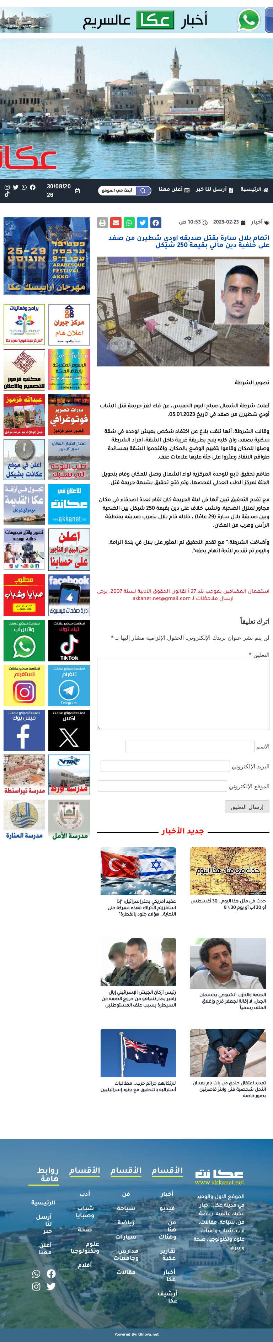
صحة (85, 1230)
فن (126, 1195)
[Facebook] (33, 187)
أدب (84, 1195)
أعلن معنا (45, 1249)
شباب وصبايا (85, 1212)
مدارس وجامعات (126, 1255)
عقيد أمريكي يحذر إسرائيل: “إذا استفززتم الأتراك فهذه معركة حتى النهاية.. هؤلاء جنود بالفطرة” (142, 908)
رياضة (126, 1223)
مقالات (126, 1273)
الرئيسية (43, 1203)
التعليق (259, 654)
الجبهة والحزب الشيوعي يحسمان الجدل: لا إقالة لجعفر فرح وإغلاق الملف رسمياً (232, 1002)
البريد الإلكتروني (250, 766)
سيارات (126, 1237)
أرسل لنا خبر (44, 1224)
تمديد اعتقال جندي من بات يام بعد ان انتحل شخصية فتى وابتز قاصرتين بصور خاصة (229, 1090)
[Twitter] (15, 187)
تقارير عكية (168, 1255)
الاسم (262, 746)
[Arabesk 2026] (47, 292)
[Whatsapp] (24, 187)
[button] (156, 223)
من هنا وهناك (167, 1230)
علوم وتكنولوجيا (84, 1248)
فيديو (167, 1209)
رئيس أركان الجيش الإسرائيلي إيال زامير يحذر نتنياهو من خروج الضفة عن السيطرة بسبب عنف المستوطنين (139, 999)
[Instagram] (7, 187)
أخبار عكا (169, 1276)
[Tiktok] (7, 194)
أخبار (167, 1195)
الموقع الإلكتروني (249, 786)
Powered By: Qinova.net (136, 1335)
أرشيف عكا (167, 1298)
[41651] (136, 30)
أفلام (85, 1266)
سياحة (126, 1209)
